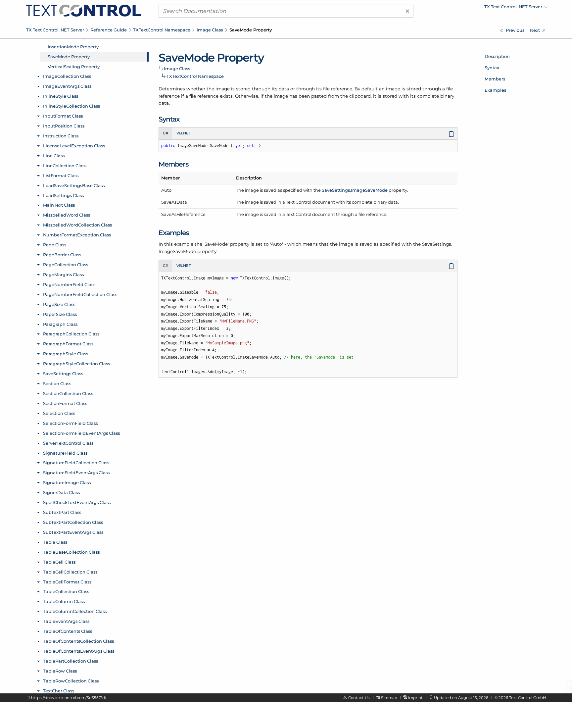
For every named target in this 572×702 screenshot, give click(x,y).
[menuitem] (489, 8)
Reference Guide (108, 29)
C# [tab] (165, 133)
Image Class (210, 29)
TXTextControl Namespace (161, 29)
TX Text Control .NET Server (55, 29)
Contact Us (359, 697)
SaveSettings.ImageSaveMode (355, 190)
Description (497, 56)
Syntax (492, 67)
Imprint (415, 697)
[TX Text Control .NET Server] (83, 10)
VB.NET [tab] (183, 133)
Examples (495, 90)
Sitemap (389, 697)
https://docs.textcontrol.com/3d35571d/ (68, 697)
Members (495, 78)
